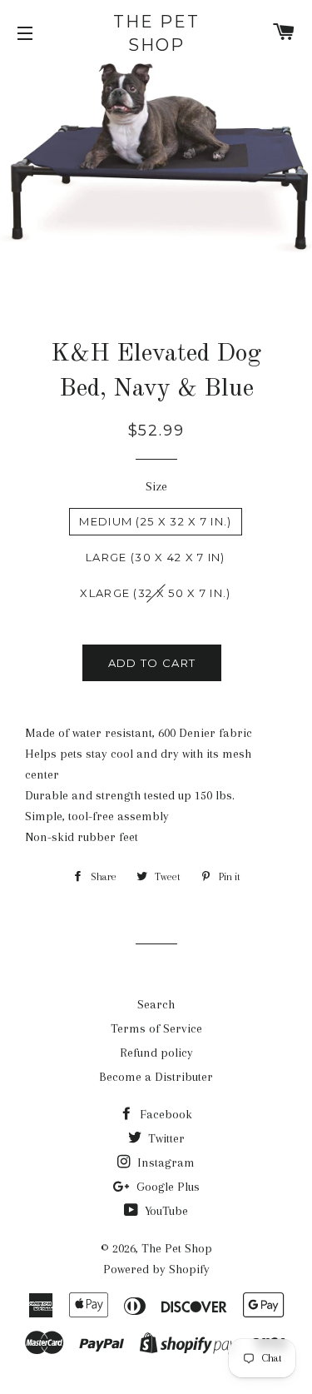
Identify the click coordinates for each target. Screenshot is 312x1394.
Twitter (165, 1138)
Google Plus (166, 1186)
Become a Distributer (156, 1076)
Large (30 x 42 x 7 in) (155, 557)
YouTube (164, 1210)
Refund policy (156, 1052)
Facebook (164, 1114)
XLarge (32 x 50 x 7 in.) (155, 593)
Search (156, 1004)
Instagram (164, 1162)
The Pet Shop (156, 33)
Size (156, 486)
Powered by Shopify (156, 1269)
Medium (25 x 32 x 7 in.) (155, 521)
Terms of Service (156, 1028)
